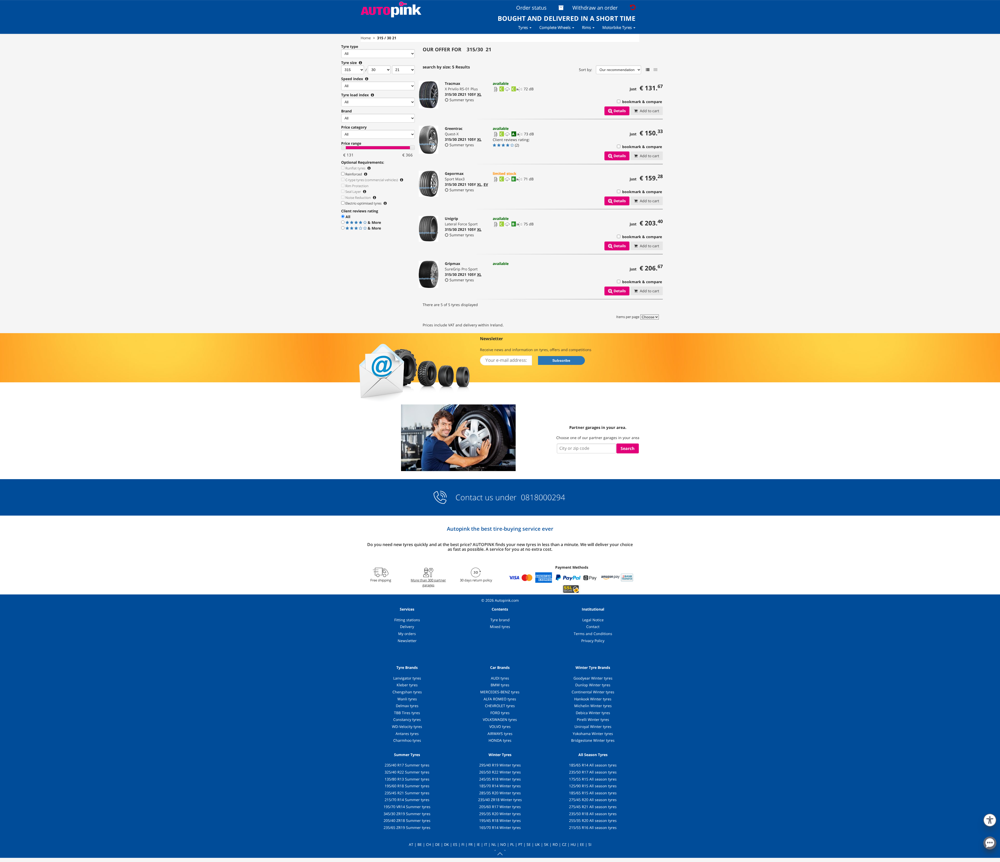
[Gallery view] (655, 69)
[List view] (647, 69)
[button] (989, 819)
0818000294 (542, 497)
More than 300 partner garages (428, 582)
